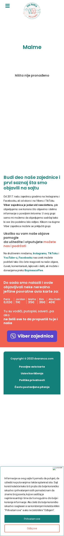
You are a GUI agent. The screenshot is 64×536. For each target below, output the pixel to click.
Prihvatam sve (32, 518)
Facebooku (26, 257)
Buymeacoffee (34, 270)
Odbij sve (32, 528)
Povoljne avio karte (32, 366)
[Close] (57, 468)
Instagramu (40, 253)
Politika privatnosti (32, 380)
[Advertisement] (32, 127)
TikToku (53, 253)
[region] (32, 501)
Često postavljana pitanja (32, 387)
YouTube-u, (11, 257)
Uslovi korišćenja (32, 373)
